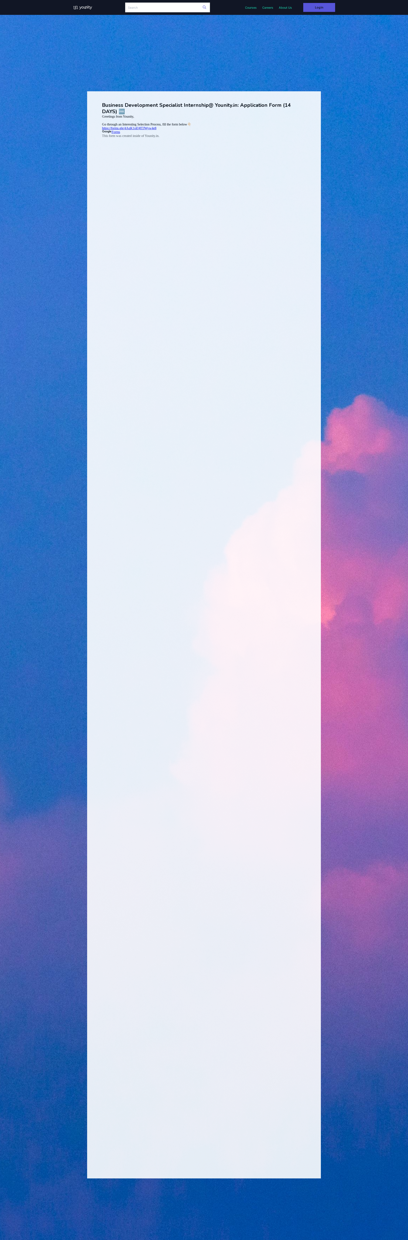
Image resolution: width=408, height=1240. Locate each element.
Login (319, 7)
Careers (267, 7)
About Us (285, 7)
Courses (251, 7)
